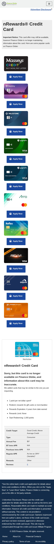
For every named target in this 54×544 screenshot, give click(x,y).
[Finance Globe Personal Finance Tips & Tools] (9, 4)
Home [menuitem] (4, 536)
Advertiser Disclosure (41, 10)
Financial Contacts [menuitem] (33, 536)
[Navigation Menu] (49, 4)
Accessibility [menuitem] (40, 541)
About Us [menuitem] (16, 536)
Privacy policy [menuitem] (8, 541)
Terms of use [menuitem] (24, 541)
